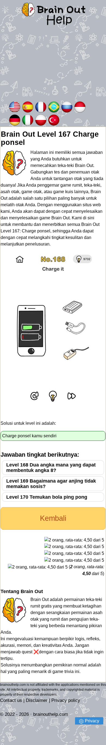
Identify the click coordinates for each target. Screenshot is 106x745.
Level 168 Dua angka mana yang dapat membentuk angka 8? (51, 467)
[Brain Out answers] (14, 106)
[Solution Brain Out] (40, 106)
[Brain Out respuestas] (27, 106)
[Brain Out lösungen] (14, 119)
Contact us (11, 700)
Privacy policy (65, 700)
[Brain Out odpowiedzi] (40, 119)
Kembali (53, 518)
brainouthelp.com (50, 714)
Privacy (92, 721)
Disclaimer (37, 700)
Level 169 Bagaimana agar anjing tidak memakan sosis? (51, 483)
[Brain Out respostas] (53, 106)
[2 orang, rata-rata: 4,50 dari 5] (74, 540)
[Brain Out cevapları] (53, 119)
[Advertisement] (53, 67)
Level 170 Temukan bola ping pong (46, 497)
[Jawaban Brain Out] (79, 106)
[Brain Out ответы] (66, 106)
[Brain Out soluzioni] (27, 119)
